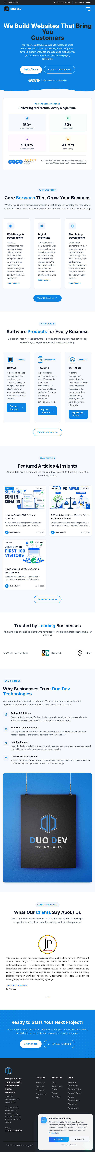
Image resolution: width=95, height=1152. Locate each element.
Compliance (73, 1108)
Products (40, 1090)
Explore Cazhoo (14, 407)
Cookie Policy (54, 1133)
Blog (54, 1082)
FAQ (38, 1098)
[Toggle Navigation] (88, 9)
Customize (79, 1139)
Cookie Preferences (74, 1098)
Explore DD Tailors (77, 414)
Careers (55, 1093)
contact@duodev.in (85, 2)
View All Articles (46, 599)
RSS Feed (56, 1097)
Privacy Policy (74, 1089)
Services (40, 1086)
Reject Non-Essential (69, 1145)
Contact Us (41, 1094)
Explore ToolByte (45, 411)
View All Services (45, 298)
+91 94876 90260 (63, 2)
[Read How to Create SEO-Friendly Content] (24, 510)
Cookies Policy (75, 1093)
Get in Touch (31, 69)
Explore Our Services (59, 69)
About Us (40, 1082)
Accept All (58, 1139)
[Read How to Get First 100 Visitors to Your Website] (24, 564)
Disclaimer (73, 1104)
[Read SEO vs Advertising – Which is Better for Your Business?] (70, 510)
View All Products (45, 432)
